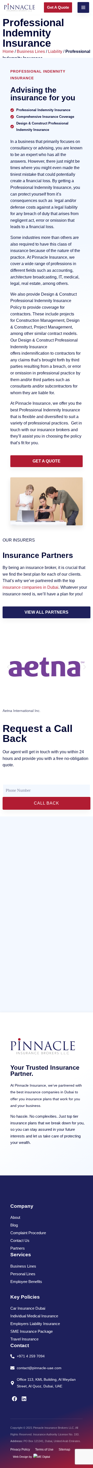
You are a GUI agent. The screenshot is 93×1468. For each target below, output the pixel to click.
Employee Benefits (26, 1281)
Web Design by (23, 1456)
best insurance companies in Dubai (45, 1092)
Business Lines (31, 51)
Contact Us (19, 1240)
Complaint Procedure (28, 1233)
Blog (14, 1225)
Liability (55, 51)
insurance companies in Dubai (30, 587)
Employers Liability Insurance (35, 1323)
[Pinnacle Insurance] (19, 7)
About (15, 1217)
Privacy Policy (20, 1449)
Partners (17, 1248)
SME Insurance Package (31, 1331)
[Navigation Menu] (83, 7)
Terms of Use (44, 1449)
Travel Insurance (24, 1339)
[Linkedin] (24, 1399)
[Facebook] (14, 1399)
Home (8, 51)
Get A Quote (58, 7)
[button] (8, 667)
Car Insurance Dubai (27, 1308)
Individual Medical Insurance (34, 1316)
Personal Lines (22, 1274)
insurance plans (23, 1123)
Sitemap (64, 1449)
